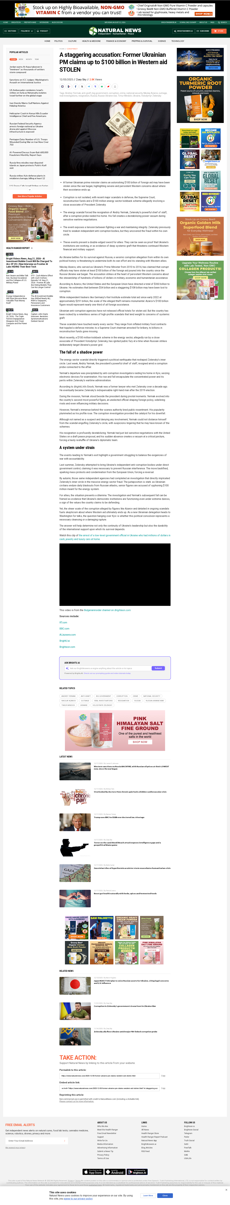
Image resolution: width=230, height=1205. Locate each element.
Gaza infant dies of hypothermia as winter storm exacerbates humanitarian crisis (132, 868)
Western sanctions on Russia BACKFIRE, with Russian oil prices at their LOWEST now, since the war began (131, 767)
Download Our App (188, 22)
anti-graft (86, 93)
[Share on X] (82, 86)
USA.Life (187, 1158)
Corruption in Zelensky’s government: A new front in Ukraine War (125, 1006)
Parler (186, 1137)
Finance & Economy (116, 41)
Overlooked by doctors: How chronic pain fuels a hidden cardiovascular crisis (130, 792)
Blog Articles (147, 1148)
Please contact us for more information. (76, 1101)
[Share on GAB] (102, 86)
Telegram (188, 1133)
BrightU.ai (64, 640)
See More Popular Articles (30, 196)
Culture (72, 41)
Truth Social (189, 1140)
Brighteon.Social (191, 1130)
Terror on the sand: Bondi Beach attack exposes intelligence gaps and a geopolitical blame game (127, 843)
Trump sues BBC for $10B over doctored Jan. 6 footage (119, 817)
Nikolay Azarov (150, 93)
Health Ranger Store (150, 1133)
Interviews (44, 22)
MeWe (187, 1151)
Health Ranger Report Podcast (154, 1137)
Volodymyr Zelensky (151, 95)
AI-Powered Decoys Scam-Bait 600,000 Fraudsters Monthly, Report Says (29, 153)
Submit (158, 668)
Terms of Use (103, 1158)
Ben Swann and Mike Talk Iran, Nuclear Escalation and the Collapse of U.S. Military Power (17, 279)
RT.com (63, 622)
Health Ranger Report (18, 248)
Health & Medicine (91, 41)
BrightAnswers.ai (168, 22)
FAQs (212, 22)
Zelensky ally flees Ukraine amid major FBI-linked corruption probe (125, 1031)
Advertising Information (107, 1148)
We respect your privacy (15, 1148)
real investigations (68, 95)
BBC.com (64, 628)
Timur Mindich (125, 95)
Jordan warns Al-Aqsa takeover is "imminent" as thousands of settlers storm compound (27, 69)
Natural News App (149, 1140)
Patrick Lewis (111, 891)
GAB (186, 1155)
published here (95, 1185)
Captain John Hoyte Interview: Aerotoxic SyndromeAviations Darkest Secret (39, 317)
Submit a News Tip (105, 1151)
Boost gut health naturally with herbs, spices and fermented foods (125, 893)
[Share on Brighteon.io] (69, 86)
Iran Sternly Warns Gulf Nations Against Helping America (29, 104)
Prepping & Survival (142, 41)
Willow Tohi (110, 789)
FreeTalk (187, 1148)
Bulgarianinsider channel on (107, 610)
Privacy (71, 1181)
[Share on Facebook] (76, 86)
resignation (83, 95)
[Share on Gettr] (108, 86)
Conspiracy (72, 49)
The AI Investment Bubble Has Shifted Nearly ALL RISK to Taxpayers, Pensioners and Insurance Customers (42, 300)
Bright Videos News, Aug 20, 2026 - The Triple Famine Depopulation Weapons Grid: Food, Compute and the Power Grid (17, 320)
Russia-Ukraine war (107, 95)
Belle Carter (110, 865)
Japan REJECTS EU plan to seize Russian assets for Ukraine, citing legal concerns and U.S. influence (131, 982)
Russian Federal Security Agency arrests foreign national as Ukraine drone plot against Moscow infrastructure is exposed (26, 127)
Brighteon (16, 22)
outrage (163, 93)
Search (224, 22)
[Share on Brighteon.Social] (62, 86)
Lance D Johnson (112, 763)
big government (100, 93)
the (80, 535)
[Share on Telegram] (89, 86)
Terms (78, 1181)
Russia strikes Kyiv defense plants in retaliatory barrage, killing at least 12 (27, 176)
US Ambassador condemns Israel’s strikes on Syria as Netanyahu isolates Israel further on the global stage (28, 93)
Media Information (105, 1144)
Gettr (186, 1144)
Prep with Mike (30, 22)
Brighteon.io (189, 1126)
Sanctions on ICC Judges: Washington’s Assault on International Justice (29, 81)
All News (145, 1130)
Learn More (148, 1196)
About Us (203, 22)
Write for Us (102, 1140)
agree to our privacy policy (78, 1198)
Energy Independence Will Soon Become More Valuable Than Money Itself (16, 299)
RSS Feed (145, 1151)
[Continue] (64, 1140)
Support (100, 1137)
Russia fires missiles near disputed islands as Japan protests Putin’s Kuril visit (28, 165)
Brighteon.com (67, 646)
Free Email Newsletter (106, 1133)
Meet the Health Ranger (107, 1130)
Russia (93, 95)
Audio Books (57, 22)
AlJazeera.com (67, 634)
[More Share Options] (115, 86)
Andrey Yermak (73, 93)
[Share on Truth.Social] (95, 86)
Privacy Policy (103, 1155)
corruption (114, 93)
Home (5, 22)
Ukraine (136, 95)
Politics (58, 41)
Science (162, 41)
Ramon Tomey (111, 814)
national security (134, 93)
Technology (177, 41)
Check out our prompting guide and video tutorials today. (107, 673)
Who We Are (102, 1126)
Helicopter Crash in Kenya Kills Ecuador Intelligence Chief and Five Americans (29, 114)
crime (122, 93)
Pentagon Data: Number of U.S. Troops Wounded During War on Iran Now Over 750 (29, 142)
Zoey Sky (81, 79)
